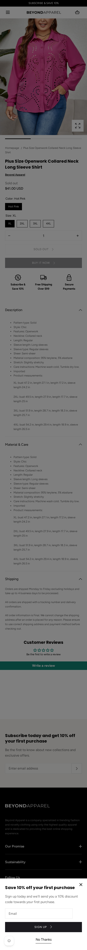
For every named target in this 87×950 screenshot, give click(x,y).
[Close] (43, 475)
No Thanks (44, 939)
